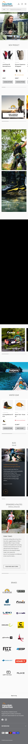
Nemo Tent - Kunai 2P (20, 415)
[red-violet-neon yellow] (4, 70)
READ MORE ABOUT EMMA (12, 566)
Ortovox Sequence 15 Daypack (20, 65)
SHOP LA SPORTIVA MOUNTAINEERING (13, 115)
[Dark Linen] (20, 70)
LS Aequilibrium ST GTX (8, 415)
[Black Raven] (16, 70)
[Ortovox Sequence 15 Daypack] (20, 55)
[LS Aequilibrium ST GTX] (8, 405)
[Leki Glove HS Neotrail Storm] (8, 55)
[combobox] (14, 9)
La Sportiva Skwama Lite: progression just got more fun (11, 465)
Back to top (14, 695)
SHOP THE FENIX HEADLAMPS (13, 348)
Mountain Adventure (8, 740)
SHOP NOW (7, 167)
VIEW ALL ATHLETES (14, 506)
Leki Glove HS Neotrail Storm (7, 65)
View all (14, 445)
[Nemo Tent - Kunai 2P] (20, 405)
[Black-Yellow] (4, 421)
